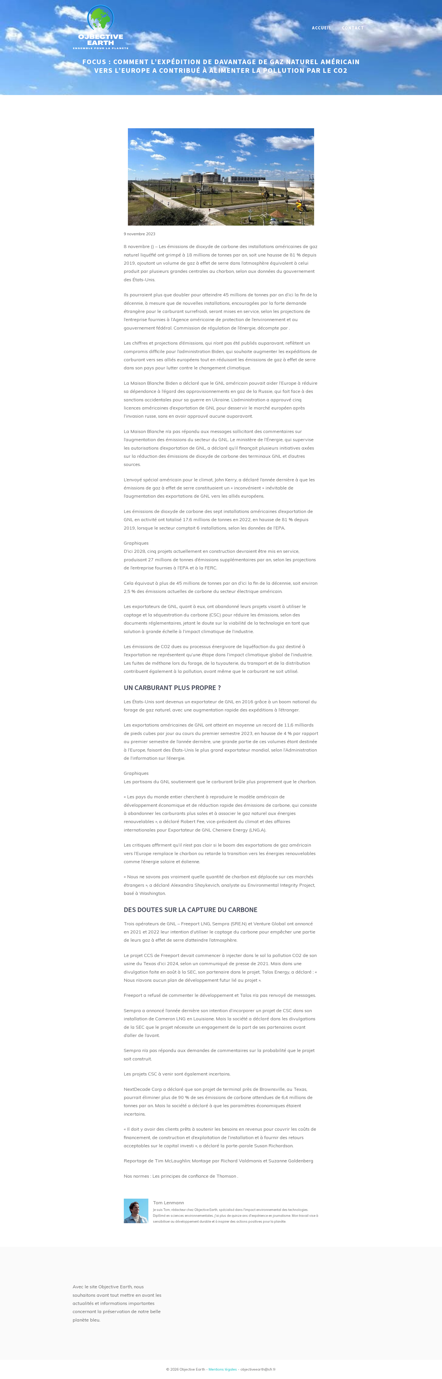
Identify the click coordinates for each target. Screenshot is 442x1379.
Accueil (322, 28)
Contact (353, 28)
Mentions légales (223, 1369)
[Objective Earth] (101, 27)
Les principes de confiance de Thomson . (195, 1176)
